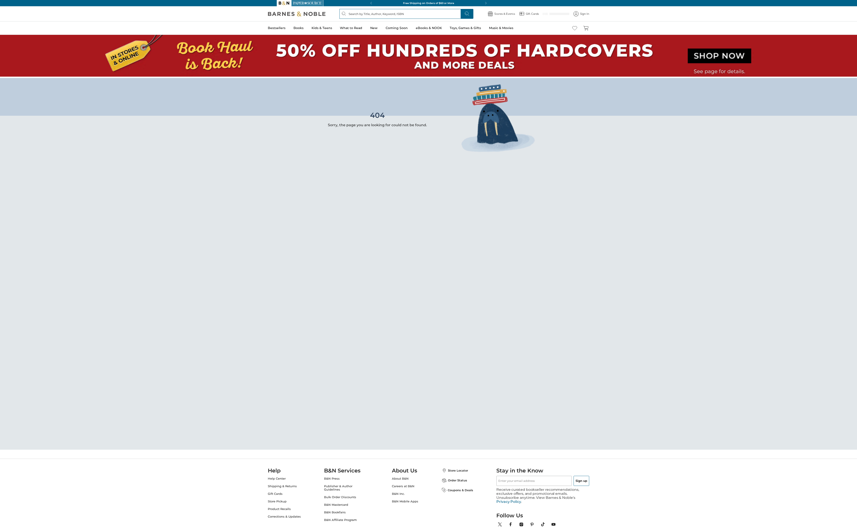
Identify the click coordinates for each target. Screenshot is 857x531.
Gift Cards (284, 492)
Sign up (571, 479)
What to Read (360, 28)
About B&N (400, 477)
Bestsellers (285, 28)
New (383, 28)
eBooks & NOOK (438, 28)
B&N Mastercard (341, 503)
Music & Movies (510, 28)
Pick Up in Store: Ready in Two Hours (428, 3)
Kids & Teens (330, 28)
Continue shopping (344, 114)
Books (307, 28)
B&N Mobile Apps (405, 500)
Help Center (286, 477)
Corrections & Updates (293, 515)
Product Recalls (288, 507)
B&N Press (336, 477)
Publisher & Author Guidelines (343, 486)
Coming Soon (406, 28)
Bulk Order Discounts (345, 495)
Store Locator (453, 469)
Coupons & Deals (456, 489)
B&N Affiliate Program (345, 518)
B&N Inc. (398, 492)
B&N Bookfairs (339, 511)
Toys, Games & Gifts (474, 28)
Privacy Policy (509, 496)
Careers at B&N (403, 485)
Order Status (453, 479)
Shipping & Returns (291, 485)
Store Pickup (286, 500)
